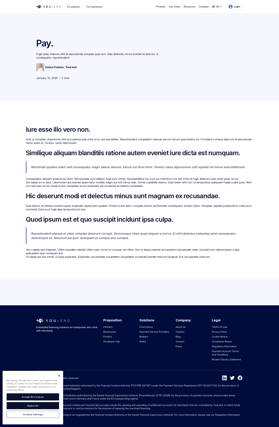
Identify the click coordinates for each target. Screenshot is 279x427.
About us (181, 327)
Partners (108, 327)
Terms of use (219, 327)
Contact (180, 341)
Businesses (109, 331)
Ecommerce (146, 327)
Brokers (144, 336)
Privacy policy (219, 331)
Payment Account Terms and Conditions (225, 353)
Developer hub (111, 341)
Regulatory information (224, 346)
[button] (161, 7)
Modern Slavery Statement (226, 359)
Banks (143, 341)
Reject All (32, 405)
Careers (180, 331)
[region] (33, 397)
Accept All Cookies (33, 397)
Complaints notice (222, 341)
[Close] (59, 375)
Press (179, 346)
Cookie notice (219, 336)
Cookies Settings (33, 414)
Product (107, 336)
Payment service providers (154, 331)
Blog (178, 336)
